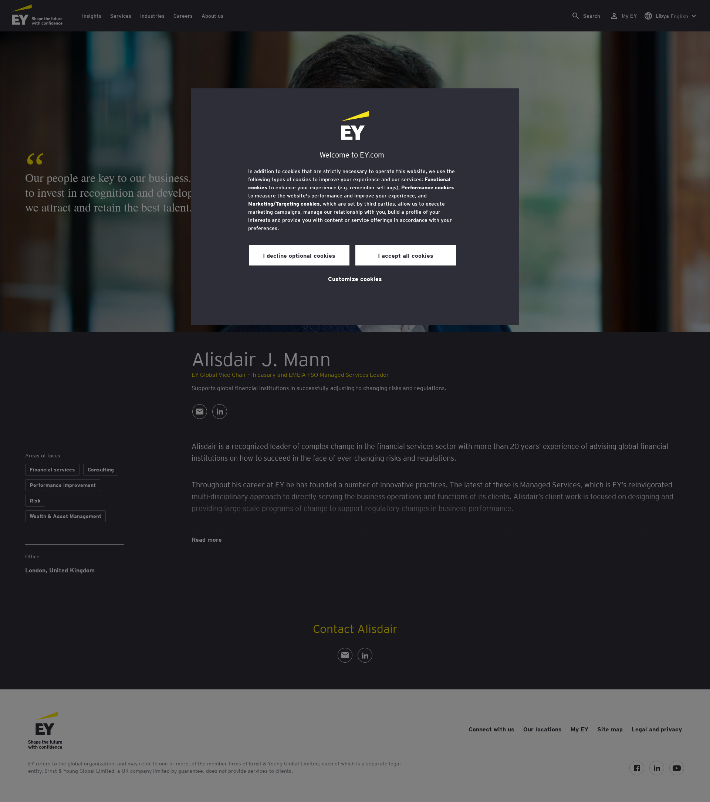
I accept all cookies (405, 255)
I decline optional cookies (299, 255)
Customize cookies (355, 278)
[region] (355, 206)
